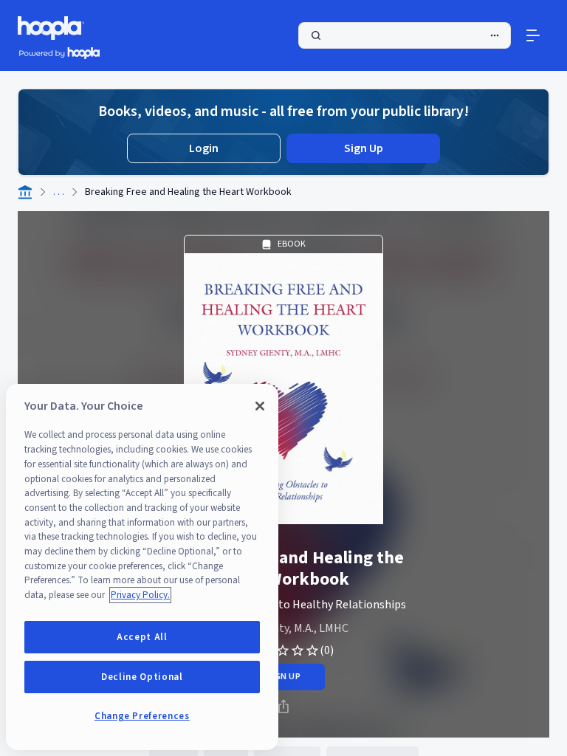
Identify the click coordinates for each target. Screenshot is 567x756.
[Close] (260, 406)
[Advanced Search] (494, 35)
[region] (142, 567)
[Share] (283, 706)
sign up (283, 676)
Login (204, 148)
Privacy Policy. (140, 595)
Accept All (142, 637)
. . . (58, 192)
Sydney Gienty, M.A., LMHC (283, 628)
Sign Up (363, 148)
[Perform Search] (404, 35)
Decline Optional (142, 677)
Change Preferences (142, 716)
